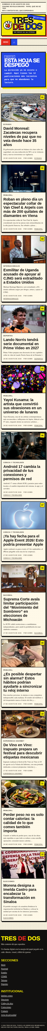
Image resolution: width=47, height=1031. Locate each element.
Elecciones (8, 918)
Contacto (4, 1011)
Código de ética (7, 1003)
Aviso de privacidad (8, 1015)
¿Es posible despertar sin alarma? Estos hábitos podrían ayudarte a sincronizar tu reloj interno (22, 682)
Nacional (38, 633)
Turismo (4, 980)
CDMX (4, 976)
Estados (38, 158)
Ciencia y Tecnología (12, 495)
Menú (5, 42)
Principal (38, 229)
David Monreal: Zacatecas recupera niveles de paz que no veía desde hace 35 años (22, 136)
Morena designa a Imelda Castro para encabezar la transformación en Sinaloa (19, 893)
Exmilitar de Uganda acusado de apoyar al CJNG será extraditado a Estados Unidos (22, 276)
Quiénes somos (7, 995)
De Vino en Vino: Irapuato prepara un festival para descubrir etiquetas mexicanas (22, 751)
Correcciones (6, 1007)
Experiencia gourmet (12, 773)
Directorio (5, 999)
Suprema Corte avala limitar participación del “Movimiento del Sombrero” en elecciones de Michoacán (21, 609)
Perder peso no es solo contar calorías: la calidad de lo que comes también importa (23, 823)
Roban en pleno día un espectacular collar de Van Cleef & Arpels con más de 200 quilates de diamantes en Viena (23, 207)
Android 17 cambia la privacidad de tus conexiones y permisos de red (21, 472)
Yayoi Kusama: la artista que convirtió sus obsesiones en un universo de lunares (22, 406)
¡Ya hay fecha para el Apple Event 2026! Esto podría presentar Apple (23, 540)
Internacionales (10, 299)
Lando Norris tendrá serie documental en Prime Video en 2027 (21, 344)
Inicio (3, 964)
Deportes (38, 359)
